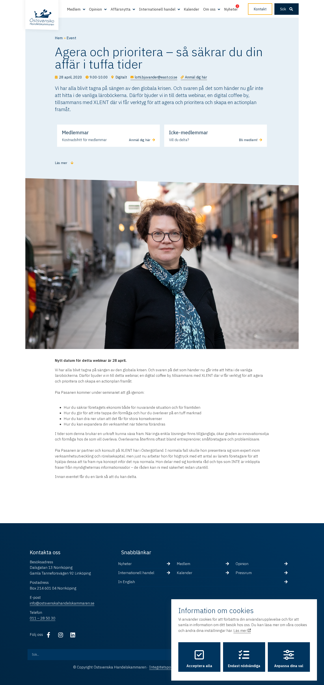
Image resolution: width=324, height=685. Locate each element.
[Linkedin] (72, 634)
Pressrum (244, 572)
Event (71, 37)
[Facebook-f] (48, 634)
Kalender (191, 9)
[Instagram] (60, 634)
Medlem (183, 563)
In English (126, 581)
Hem (59, 37)
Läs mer (240, 630)
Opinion (242, 563)
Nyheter (231, 9)
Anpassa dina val (288, 666)
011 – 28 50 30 (42, 618)
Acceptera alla (199, 666)
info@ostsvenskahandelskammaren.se (62, 603)
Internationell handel (136, 572)
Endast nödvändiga (244, 666)
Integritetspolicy (162, 667)
